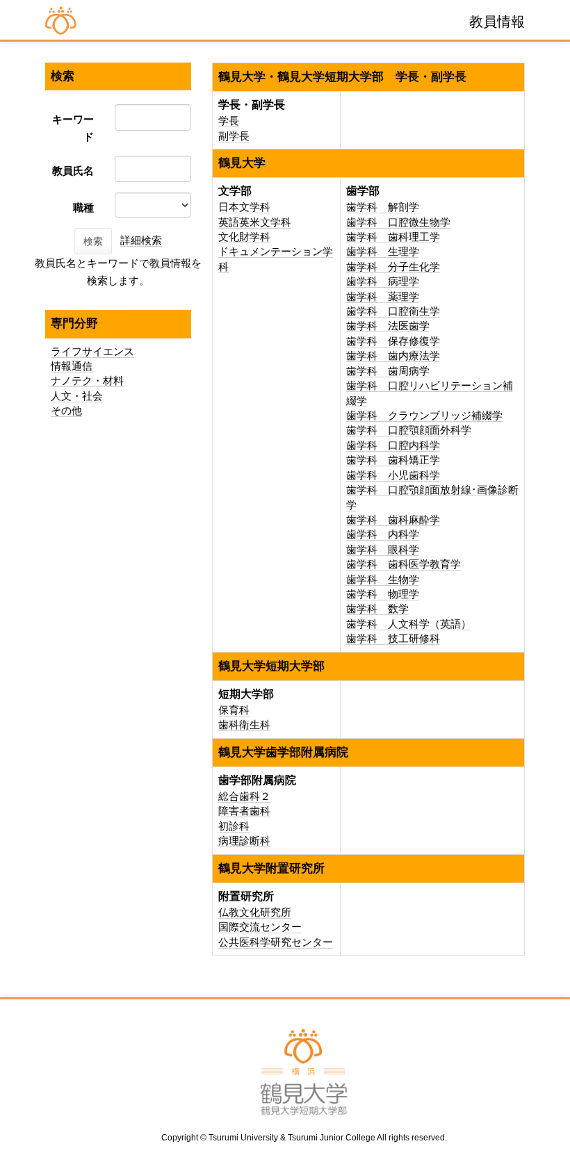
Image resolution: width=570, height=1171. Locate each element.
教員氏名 (73, 171)
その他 (66, 410)
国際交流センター (260, 927)
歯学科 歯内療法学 (393, 355)
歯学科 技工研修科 (393, 638)
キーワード (73, 127)
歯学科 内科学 (382, 534)
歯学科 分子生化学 (393, 266)
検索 (93, 241)
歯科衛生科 (244, 724)
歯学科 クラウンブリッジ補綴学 (424, 415)
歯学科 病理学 (382, 281)
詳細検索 (141, 240)
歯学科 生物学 (382, 579)
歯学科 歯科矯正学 (393, 460)
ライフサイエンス (92, 351)
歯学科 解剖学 (382, 207)
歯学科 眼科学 (382, 549)
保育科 (234, 710)
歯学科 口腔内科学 (393, 445)
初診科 (234, 826)
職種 (83, 207)
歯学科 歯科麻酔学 (393, 519)
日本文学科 (244, 207)
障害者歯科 (244, 811)
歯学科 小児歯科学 (393, 475)
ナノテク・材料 (87, 380)
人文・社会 (77, 396)
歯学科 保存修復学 (393, 341)
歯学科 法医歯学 (388, 325)
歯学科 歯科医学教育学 (403, 564)
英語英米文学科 (254, 222)
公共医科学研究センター (275, 942)
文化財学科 (244, 237)
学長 (228, 120)
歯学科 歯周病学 (388, 371)
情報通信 (71, 366)
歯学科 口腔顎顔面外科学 (408, 430)
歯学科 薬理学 (382, 296)
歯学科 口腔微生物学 (398, 222)
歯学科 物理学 (382, 594)
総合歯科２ (244, 796)
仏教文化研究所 (254, 912)
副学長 (234, 136)
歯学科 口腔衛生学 (393, 311)
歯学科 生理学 (382, 251)
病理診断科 (244, 840)
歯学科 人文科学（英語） (408, 624)
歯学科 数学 (377, 608)
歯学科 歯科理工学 (393, 237)
